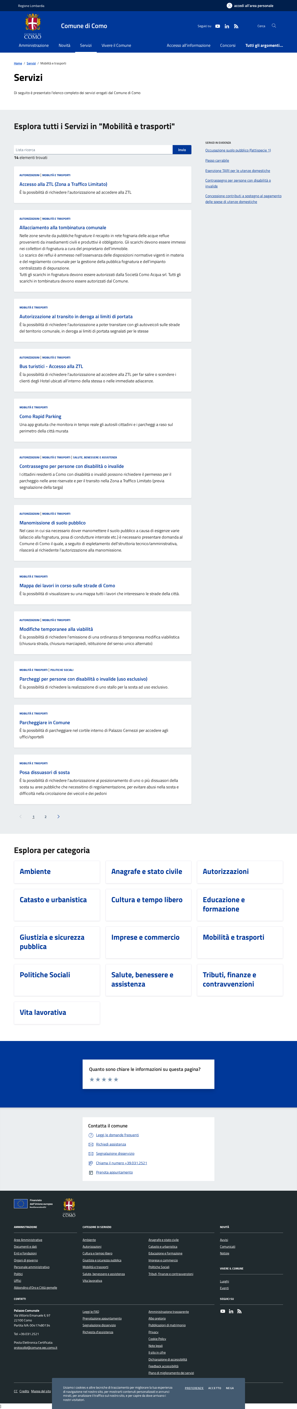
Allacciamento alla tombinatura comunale (62, 228)
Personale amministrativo (31, 1266)
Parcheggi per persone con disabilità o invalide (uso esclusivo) (83, 679)
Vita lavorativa (92, 1280)
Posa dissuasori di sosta (44, 772)
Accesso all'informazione (188, 45)
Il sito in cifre (157, 1352)
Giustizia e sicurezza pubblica (102, 1260)
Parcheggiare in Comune (44, 723)
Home (18, 63)
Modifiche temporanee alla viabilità (56, 629)
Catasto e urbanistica (162, 1246)
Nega (230, 1388)
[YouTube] (223, 1311)
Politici (18, 1273)
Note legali (155, 1345)
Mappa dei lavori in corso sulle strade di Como (67, 586)
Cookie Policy (157, 1338)
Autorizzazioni (29, 175)
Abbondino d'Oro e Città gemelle (35, 1287)
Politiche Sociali (61, 670)
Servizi (31, 63)
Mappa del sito (41, 1391)
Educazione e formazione (165, 1253)
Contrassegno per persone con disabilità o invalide (71, 466)
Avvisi (224, 1239)
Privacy (153, 1332)
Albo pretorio (157, 1318)
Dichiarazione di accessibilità (167, 1359)
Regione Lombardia (31, 5)
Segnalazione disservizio (99, 1325)
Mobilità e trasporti (56, 175)
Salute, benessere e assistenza (95, 457)
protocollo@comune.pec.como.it (35, 1347)
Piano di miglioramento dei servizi (171, 1372)
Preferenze (194, 1388)
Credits (24, 1391)
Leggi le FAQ (91, 1311)
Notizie (224, 1253)
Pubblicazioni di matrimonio (167, 1325)
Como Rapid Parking (40, 416)
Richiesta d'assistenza (98, 1332)
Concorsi (228, 45)
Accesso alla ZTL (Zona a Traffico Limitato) (63, 184)
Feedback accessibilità (163, 1366)
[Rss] (239, 1311)
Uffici (17, 1280)
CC (16, 1391)
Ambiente (89, 1239)
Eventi (224, 1288)
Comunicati (227, 1246)
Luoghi (224, 1281)
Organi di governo (26, 1260)
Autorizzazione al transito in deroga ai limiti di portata (76, 317)
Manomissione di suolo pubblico (52, 523)
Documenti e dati (25, 1246)
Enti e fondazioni (25, 1253)
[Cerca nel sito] (274, 26)
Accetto (214, 1388)
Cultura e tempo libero (97, 1253)
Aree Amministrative (28, 1239)
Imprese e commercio (163, 1260)
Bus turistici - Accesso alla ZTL (51, 366)
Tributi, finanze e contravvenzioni (170, 1273)
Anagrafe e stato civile (163, 1239)
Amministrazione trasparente (168, 1311)
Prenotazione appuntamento (102, 1318)
